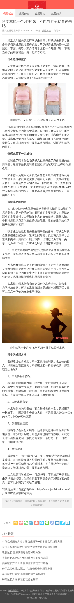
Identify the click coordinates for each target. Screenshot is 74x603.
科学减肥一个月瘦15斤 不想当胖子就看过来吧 (37, 23)
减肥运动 (40, 13)
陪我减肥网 (37, 4)
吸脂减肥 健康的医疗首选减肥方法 (21, 552)
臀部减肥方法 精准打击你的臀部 (20, 579)
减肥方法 (8, 13)
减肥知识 (56, 13)
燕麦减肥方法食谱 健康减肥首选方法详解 (25, 563)
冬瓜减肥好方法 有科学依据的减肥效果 (24, 574)
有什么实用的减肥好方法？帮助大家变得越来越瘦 (29, 547)
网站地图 (43, 597)
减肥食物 (24, 13)
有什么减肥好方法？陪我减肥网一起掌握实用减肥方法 (32, 541)
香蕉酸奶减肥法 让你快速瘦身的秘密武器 (25, 557)
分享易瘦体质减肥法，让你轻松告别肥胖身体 (27, 568)
